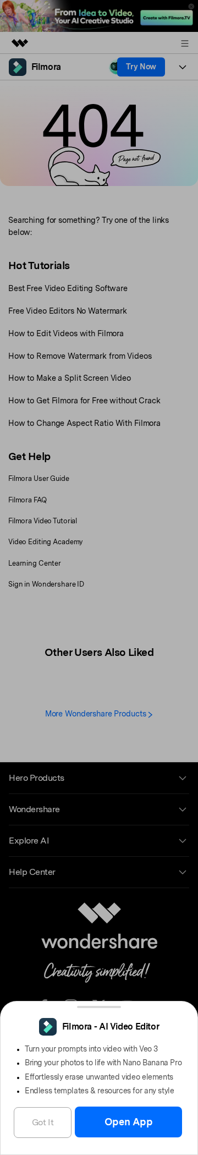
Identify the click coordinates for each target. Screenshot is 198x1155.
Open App (129, 1121)
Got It (43, 1122)
